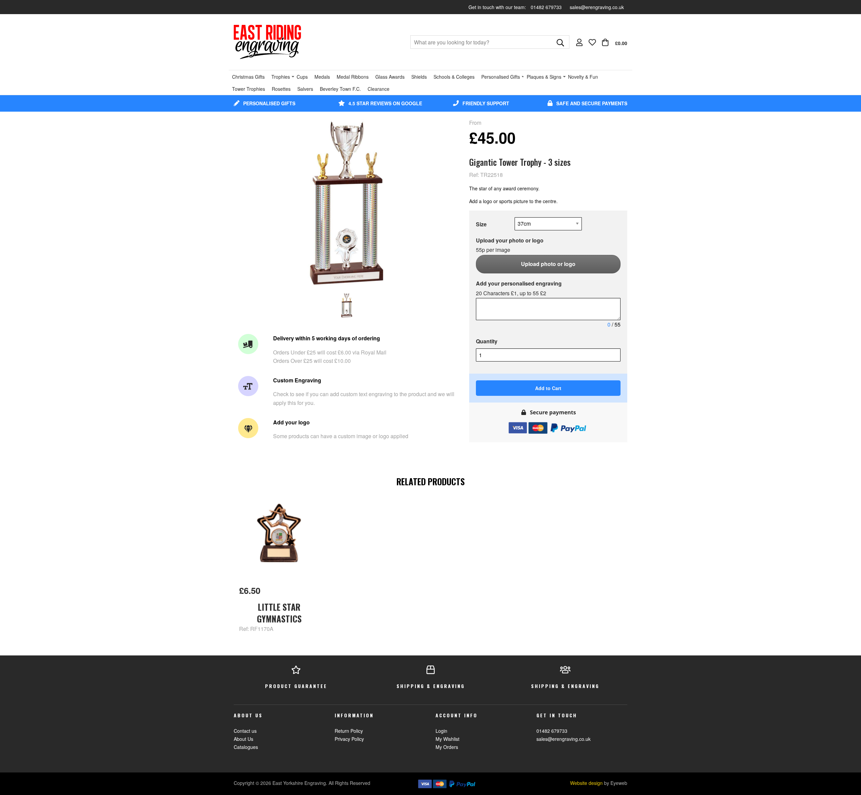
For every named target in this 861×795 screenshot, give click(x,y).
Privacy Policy (349, 738)
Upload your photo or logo (510, 245)
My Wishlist (447, 738)
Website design (586, 783)
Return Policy (349, 730)
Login (441, 730)
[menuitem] (614, 42)
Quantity (486, 341)
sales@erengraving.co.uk (597, 7)
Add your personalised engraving (519, 288)
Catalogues (246, 747)
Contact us (245, 730)
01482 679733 (547, 7)
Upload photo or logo (548, 264)
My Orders (447, 747)
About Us (243, 738)
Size (481, 224)
